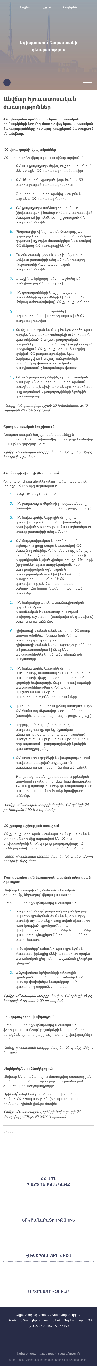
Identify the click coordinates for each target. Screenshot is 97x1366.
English (26, 7)
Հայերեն (70, 7)
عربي (47, 7)
